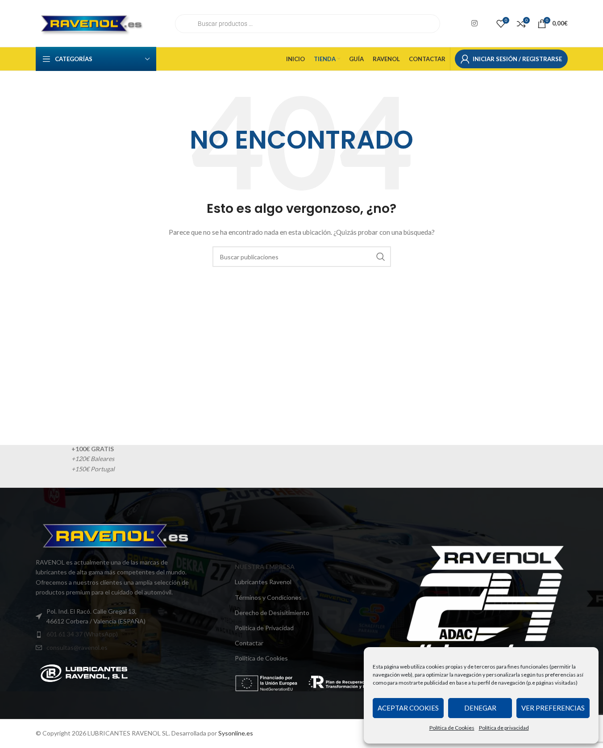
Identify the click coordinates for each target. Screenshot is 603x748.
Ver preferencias (553, 708)
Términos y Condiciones (268, 597)
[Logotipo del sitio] (91, 22)
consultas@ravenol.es (77, 647)
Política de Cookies (451, 727)
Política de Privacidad (264, 628)
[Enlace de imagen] (84, 672)
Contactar (249, 643)
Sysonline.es (235, 733)
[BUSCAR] (380, 256)
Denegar (480, 708)
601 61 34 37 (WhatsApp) (82, 634)
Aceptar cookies (408, 708)
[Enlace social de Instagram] (474, 23)
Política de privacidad (504, 727)
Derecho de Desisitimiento (272, 612)
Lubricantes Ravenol (263, 582)
